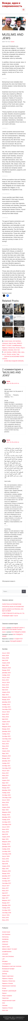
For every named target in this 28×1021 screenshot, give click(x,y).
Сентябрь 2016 (6, 912)
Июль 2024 (5, 685)
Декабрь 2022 (6, 731)
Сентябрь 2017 (6, 883)
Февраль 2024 (6, 697)
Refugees (5, 961)
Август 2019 (5, 827)
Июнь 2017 (5, 890)
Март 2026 (5, 665)
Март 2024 (5, 694)
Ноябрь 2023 (6, 704)
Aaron (8, 381)
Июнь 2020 (5, 802)
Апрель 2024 (6, 692)
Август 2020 (6, 800)
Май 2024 (5, 690)
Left (3, 959)
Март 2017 (5, 898)
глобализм (5, 971)
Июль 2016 (5, 917)
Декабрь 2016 (6, 905)
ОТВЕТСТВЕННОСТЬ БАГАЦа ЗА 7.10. (13, 613)
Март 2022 (5, 753)
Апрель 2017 (6, 895)
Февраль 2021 (6, 785)
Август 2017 (5, 885)
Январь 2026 (6, 670)
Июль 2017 (5, 888)
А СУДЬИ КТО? (18, 638)
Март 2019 (5, 839)
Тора (17, 354)
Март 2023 (5, 724)
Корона (4, 993)
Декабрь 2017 (6, 876)
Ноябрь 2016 (6, 907)
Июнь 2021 (5, 775)
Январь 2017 (6, 903)
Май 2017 (5, 893)
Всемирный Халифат (8, 968)
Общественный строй (8, 1000)
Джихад (4, 973)
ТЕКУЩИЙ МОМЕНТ (16, 641)
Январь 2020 (6, 814)
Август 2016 (5, 915)
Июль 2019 (5, 829)
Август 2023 (6, 712)
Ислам (18, 347)
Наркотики (5, 998)
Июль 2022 (5, 743)
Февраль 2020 (6, 812)
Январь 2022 (6, 758)
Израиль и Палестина (8, 347)
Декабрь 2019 (6, 817)
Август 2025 (6, 677)
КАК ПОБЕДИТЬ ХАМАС (18, 632)
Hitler (18, 352)
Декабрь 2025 (6, 672)
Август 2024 (6, 682)
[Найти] (24, 591)
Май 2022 (5, 748)
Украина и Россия (7, 1008)
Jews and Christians (8, 956)
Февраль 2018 (6, 871)
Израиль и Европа (7, 978)
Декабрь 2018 (6, 846)
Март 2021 (5, 783)
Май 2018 (5, 863)
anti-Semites (7, 352)
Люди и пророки (7, 995)
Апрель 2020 (6, 807)
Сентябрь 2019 (6, 824)
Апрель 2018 (6, 866)
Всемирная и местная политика (11, 966)
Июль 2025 (5, 680)
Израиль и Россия (7, 983)
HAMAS (14, 352)
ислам (14, 354)
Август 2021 (5, 770)
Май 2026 (5, 660)
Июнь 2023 (5, 716)
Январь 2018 (6, 873)
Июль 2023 (5, 714)
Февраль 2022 (6, 756)
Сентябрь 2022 (6, 738)
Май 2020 (5, 805)
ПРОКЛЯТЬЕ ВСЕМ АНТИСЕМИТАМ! (13, 606)
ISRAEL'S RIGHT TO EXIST (9, 949)
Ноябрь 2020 (6, 792)
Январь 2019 (6, 844)
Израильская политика (9, 986)
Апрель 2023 (6, 721)
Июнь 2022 (5, 746)
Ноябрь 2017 (6, 878)
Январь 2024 (6, 699)
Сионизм (10, 350)
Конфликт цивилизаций (9, 990)
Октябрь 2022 (6, 736)
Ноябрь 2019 (6, 819)
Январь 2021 (6, 787)
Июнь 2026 (5, 658)
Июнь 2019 (5, 832)
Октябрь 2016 (6, 910)
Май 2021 (5, 778)
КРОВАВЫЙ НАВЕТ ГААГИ (10, 615)
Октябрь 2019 (6, 822)
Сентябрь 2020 (6, 797)
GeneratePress (19, 1018)
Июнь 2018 (5, 861)
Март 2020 (5, 810)
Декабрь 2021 (6, 761)
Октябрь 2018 (6, 851)
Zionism (9, 354)
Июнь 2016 (5, 920)
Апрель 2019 (6, 836)
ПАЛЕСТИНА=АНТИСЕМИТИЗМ (11, 604)
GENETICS (5, 941)
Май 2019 (5, 834)
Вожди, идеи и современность (12, 4)
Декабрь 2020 (6, 790)
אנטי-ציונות (17, 350)
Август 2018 (5, 856)
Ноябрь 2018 (6, 849)
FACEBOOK (5, 939)
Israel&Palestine (16, 345)
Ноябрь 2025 (6, 675)
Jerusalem (5, 954)
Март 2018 (5, 868)
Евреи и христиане (7, 976)
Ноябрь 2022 (6, 734)
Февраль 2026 (6, 667)
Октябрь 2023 (6, 707)
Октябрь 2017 (6, 881)
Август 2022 (6, 741)
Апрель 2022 (6, 751)
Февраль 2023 (6, 726)
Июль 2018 (5, 859)
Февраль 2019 (6, 841)
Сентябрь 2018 (6, 854)
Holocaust (5, 343)
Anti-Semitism (17, 341)
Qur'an (4, 354)
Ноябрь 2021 (6, 763)
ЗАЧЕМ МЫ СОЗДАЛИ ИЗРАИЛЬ (14, 361)
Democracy (5, 937)
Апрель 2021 (6, 780)
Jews (22, 352)
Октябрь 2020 (6, 795)
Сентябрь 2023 (6, 709)
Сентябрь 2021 (6, 768)
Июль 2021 (5, 773)
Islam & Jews (12, 343)
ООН (3, 1003)
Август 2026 (6, 653)
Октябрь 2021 (6, 765)
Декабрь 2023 (6, 702)
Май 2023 (5, 719)
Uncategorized (6, 964)
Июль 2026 (5, 655)
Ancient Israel (8, 341)
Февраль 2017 (6, 900)
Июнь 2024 (5, 687)
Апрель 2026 (6, 663)
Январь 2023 (6, 729)
